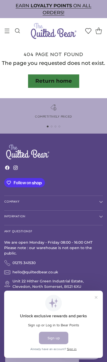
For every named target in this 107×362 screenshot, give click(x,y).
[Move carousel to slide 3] (55, 126)
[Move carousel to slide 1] (48, 126)
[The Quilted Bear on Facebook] (7, 169)
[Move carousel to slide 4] (59, 126)
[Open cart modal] (98, 30)
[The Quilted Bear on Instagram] (15, 169)
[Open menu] (7, 30)
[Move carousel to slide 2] (51, 126)
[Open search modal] (17, 30)
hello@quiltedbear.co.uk (35, 272)
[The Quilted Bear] (53, 30)
